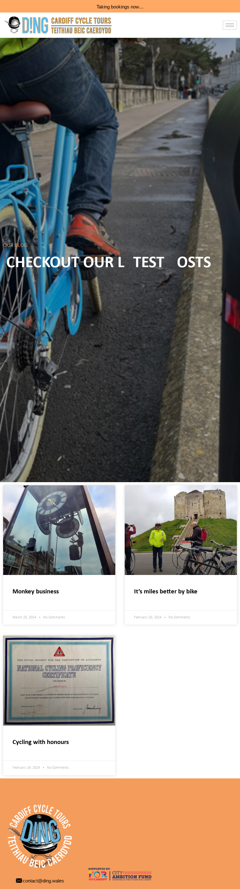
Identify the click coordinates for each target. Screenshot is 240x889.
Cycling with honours (40, 742)
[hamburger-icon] (230, 25)
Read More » (25, 600)
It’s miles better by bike (166, 591)
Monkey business (35, 591)
